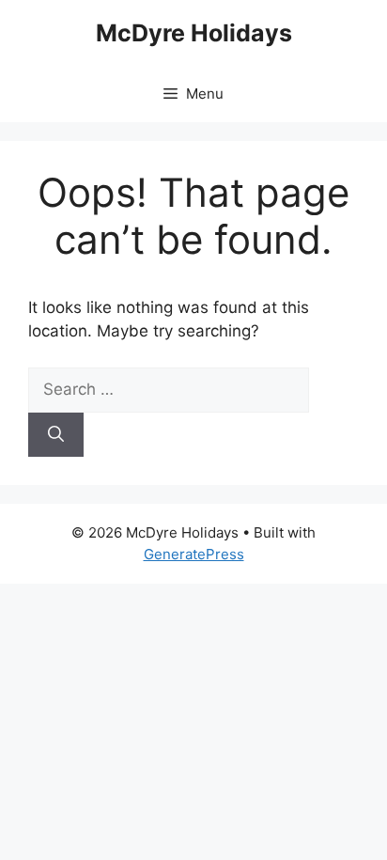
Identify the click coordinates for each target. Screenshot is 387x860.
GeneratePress (194, 554)
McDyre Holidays (194, 33)
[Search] (56, 435)
